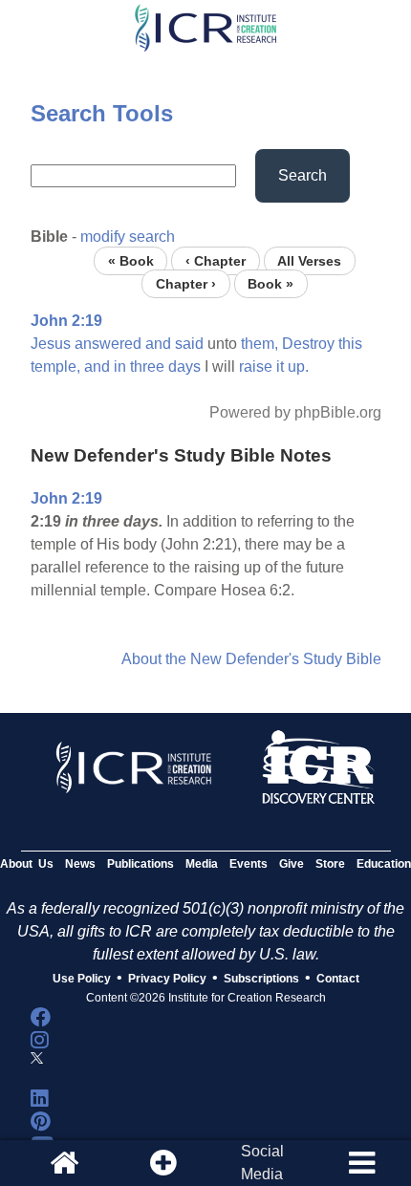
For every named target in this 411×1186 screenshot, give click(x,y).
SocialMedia (262, 1162)
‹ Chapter (215, 260)
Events (248, 864)
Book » (270, 283)
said (189, 343)
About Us (27, 864)
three (147, 366)
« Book (131, 260)
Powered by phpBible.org (295, 412)
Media (201, 864)
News (80, 864)
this (350, 343)
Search (302, 175)
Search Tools (102, 113)
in (120, 366)
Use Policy (82, 978)
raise (255, 366)
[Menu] (361, 1163)
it (280, 366)
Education (384, 864)
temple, (55, 366)
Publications (140, 864)
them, (259, 343)
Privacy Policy (167, 978)
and (158, 343)
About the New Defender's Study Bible (251, 659)
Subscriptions (261, 978)
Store (330, 864)
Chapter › (186, 283)
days (184, 366)
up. (298, 366)
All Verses (309, 260)
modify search (127, 236)
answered (108, 343)
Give (291, 864)
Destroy (308, 343)
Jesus (51, 343)
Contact (337, 978)
